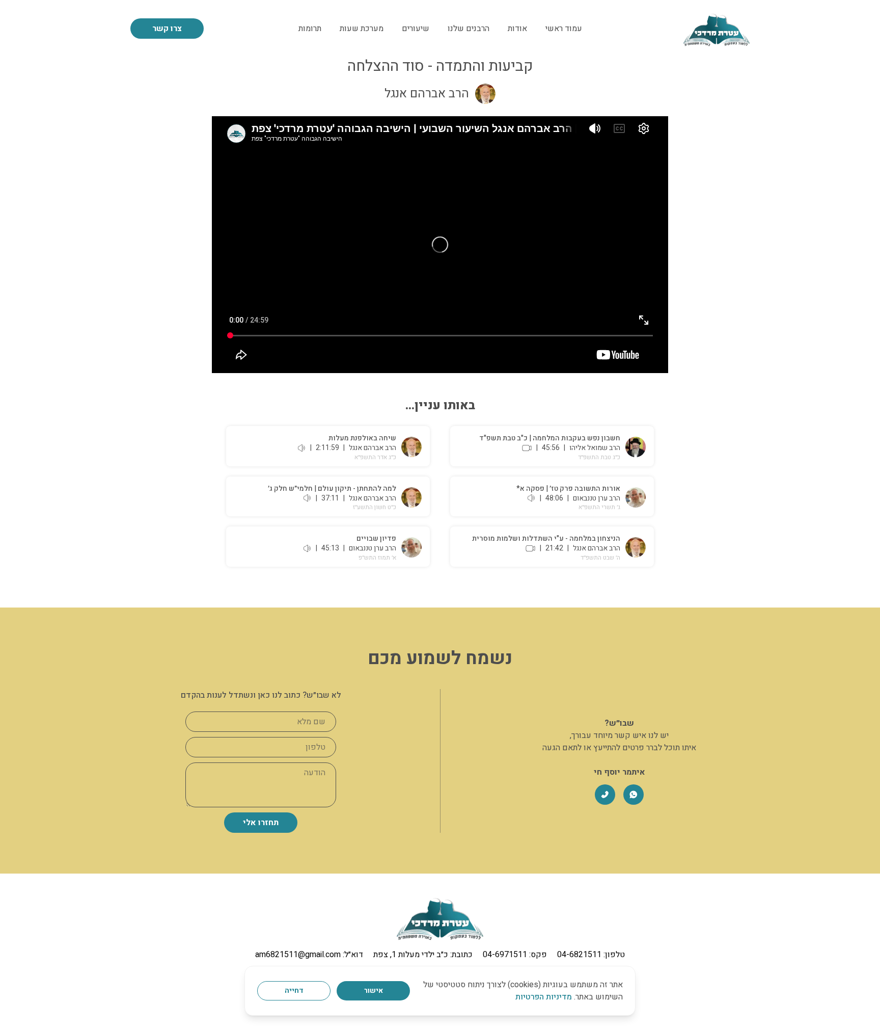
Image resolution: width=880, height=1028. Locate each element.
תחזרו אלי (261, 822)
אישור (373, 990)
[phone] (605, 794)
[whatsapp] (633, 794)
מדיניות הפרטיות (543, 997)
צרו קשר (167, 28)
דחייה (294, 990)
